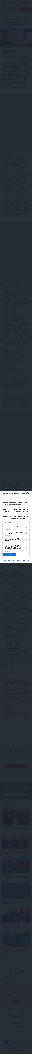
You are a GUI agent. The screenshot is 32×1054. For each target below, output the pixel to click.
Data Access (16, 560)
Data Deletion (6, 560)
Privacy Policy (25, 560)
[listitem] (16, 523)
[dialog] (16, 527)
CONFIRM (10, 554)
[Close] (28, 493)
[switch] (25, 527)
